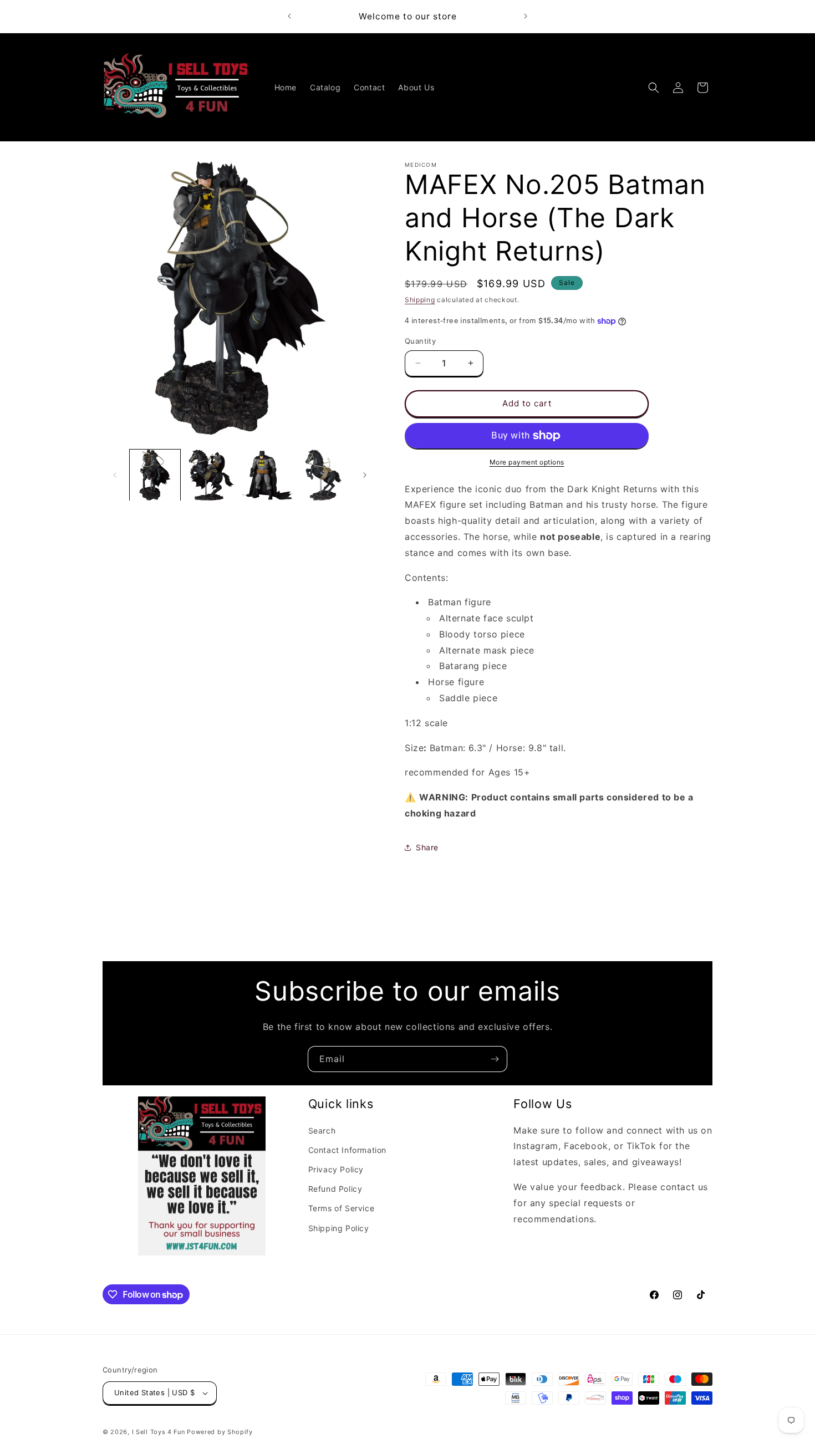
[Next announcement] (525, 16)
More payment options (527, 462)
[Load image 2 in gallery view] (211, 475)
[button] (653, 87)
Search (322, 1130)
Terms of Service (341, 1208)
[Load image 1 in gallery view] (155, 475)
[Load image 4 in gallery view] (323, 475)
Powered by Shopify (220, 1432)
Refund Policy (335, 1188)
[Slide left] (115, 475)
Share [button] (427, 847)
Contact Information (347, 1150)
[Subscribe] (494, 1059)
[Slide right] (365, 475)
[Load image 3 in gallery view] (267, 475)
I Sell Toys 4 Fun (158, 1432)
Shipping (420, 299)
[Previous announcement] (289, 16)
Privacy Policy (336, 1169)
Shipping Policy (338, 1228)
